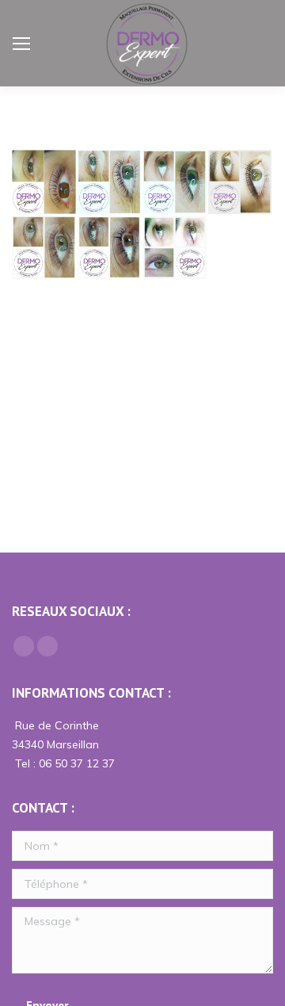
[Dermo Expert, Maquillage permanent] (175, 248)
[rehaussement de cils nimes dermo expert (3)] (175, 183)
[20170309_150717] (45, 248)
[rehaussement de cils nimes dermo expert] (110, 183)
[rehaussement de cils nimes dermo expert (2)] (241, 183)
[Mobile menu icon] (21, 43)
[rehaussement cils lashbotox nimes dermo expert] (45, 183)
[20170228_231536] (110, 248)
